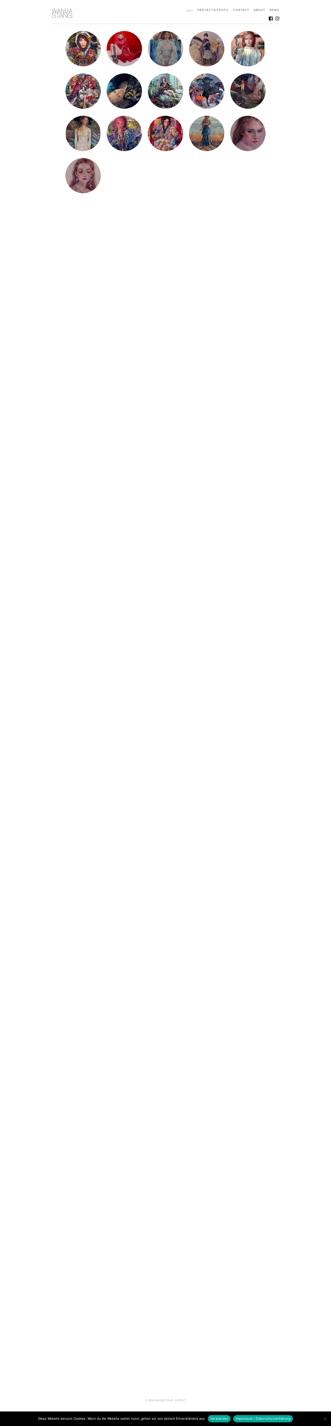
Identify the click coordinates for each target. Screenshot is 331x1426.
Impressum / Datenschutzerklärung (263, 1418)
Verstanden (219, 1418)
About (259, 9)
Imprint (180, 1400)
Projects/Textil (213, 9)
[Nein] (325, 1418)
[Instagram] (277, 18)
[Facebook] (271, 18)
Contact (241, 9)
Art (189, 10)
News (274, 9)
